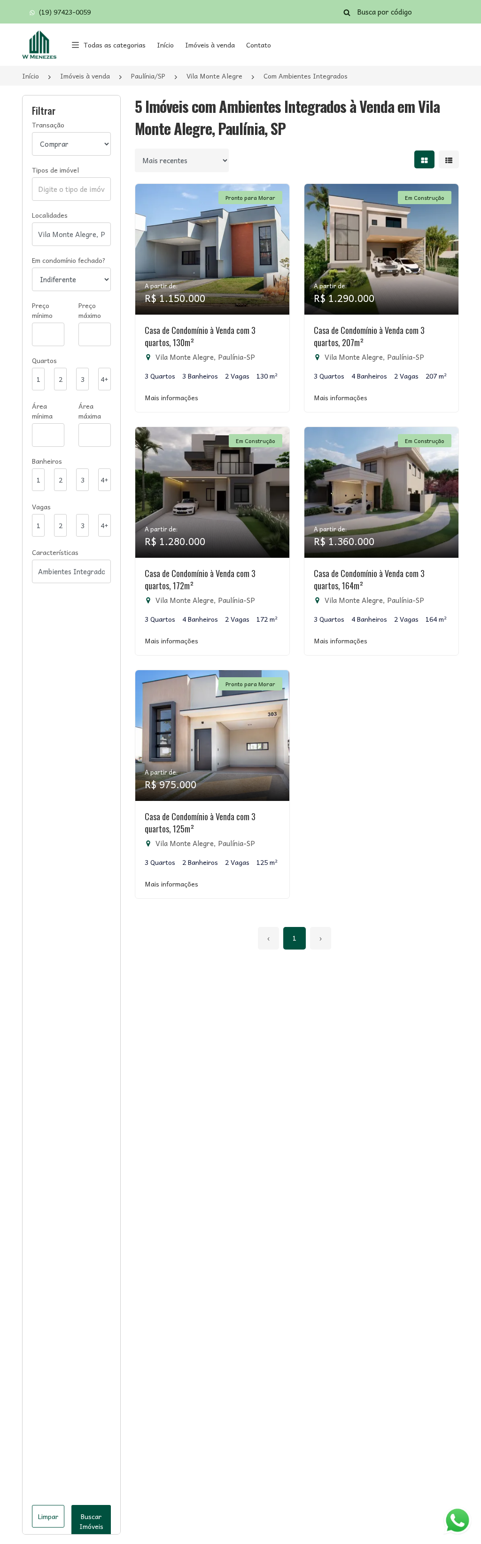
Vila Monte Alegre (214, 76)
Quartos (44, 360)
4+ (105, 379)
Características (55, 552)
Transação (48, 125)
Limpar (48, 1516)
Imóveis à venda (210, 45)
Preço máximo (89, 310)
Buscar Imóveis (91, 1521)
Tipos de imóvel (55, 170)
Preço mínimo (42, 310)
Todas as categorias (115, 45)
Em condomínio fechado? (69, 260)
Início (165, 45)
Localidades (50, 215)
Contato (258, 45)
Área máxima (89, 411)
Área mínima (42, 411)
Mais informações (171, 398)
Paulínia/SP (148, 76)
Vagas (41, 507)
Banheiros (47, 461)
